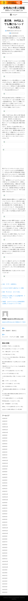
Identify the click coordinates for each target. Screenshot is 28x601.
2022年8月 (4, 539)
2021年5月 (4, 581)
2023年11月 (5, 497)
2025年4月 (4, 449)
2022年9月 (4, 536)
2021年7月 (4, 575)
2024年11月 (5, 463)
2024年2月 (4, 488)
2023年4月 (4, 516)
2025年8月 (4, 438)
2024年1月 (4, 491)
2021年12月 (5, 561)
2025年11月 (5, 429)
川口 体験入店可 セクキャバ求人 (10, 351)
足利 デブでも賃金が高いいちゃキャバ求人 (12, 370)
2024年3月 (4, 485)
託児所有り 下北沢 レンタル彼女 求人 (11, 346)
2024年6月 (4, 477)
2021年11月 (5, 564)
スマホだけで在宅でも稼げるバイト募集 (13, 288)
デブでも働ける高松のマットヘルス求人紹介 (12, 398)
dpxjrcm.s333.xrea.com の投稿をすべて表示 (14, 322)
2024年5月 (4, 480)
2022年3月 (4, 553)
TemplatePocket (16, 597)
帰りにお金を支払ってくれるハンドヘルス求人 (13, 348)
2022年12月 (5, 527)
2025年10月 (5, 432)
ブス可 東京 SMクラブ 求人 (8, 354)
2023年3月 (4, 519)
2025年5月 (4, 446)
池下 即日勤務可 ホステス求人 (10, 403)
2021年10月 (5, 567)
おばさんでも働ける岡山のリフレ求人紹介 (12, 409)
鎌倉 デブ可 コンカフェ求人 (9, 380)
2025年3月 (4, 452)
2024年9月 (4, 469)
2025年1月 (4, 457)
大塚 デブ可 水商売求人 (9, 284)
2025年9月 (4, 435)
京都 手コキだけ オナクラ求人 (11, 292)
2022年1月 (4, 558)
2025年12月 (5, 426)
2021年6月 (4, 578)
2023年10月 (5, 499)
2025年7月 (4, 440)
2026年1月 (4, 424)
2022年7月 (4, 541)
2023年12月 (5, 494)
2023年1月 (4, 525)
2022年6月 (4, 544)
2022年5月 (4, 547)
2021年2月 (4, 589)
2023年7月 (4, 508)
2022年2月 (4, 555)
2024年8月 (4, 471)
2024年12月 (5, 460)
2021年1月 (4, 592)
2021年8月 (4, 572)
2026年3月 (4, 418)
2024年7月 (4, 474)
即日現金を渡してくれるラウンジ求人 (11, 401)
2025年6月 (4, 443)
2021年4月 (4, 583)
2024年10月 (5, 466)
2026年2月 (4, 421)
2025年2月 (4, 454)
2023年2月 (4, 522)
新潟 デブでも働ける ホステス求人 (11, 383)
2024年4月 (4, 483)
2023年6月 (4, 511)
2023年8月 (4, 505)
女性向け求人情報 (14, 7)
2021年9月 (4, 569)
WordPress (14, 599)
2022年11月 (5, 530)
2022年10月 (5, 533)
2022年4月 (4, 550)
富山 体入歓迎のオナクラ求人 (9, 386)
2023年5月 (4, 513)
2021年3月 (4, 586)
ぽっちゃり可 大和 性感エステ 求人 (10, 373)
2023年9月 (4, 502)
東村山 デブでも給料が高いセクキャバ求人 (12, 406)
